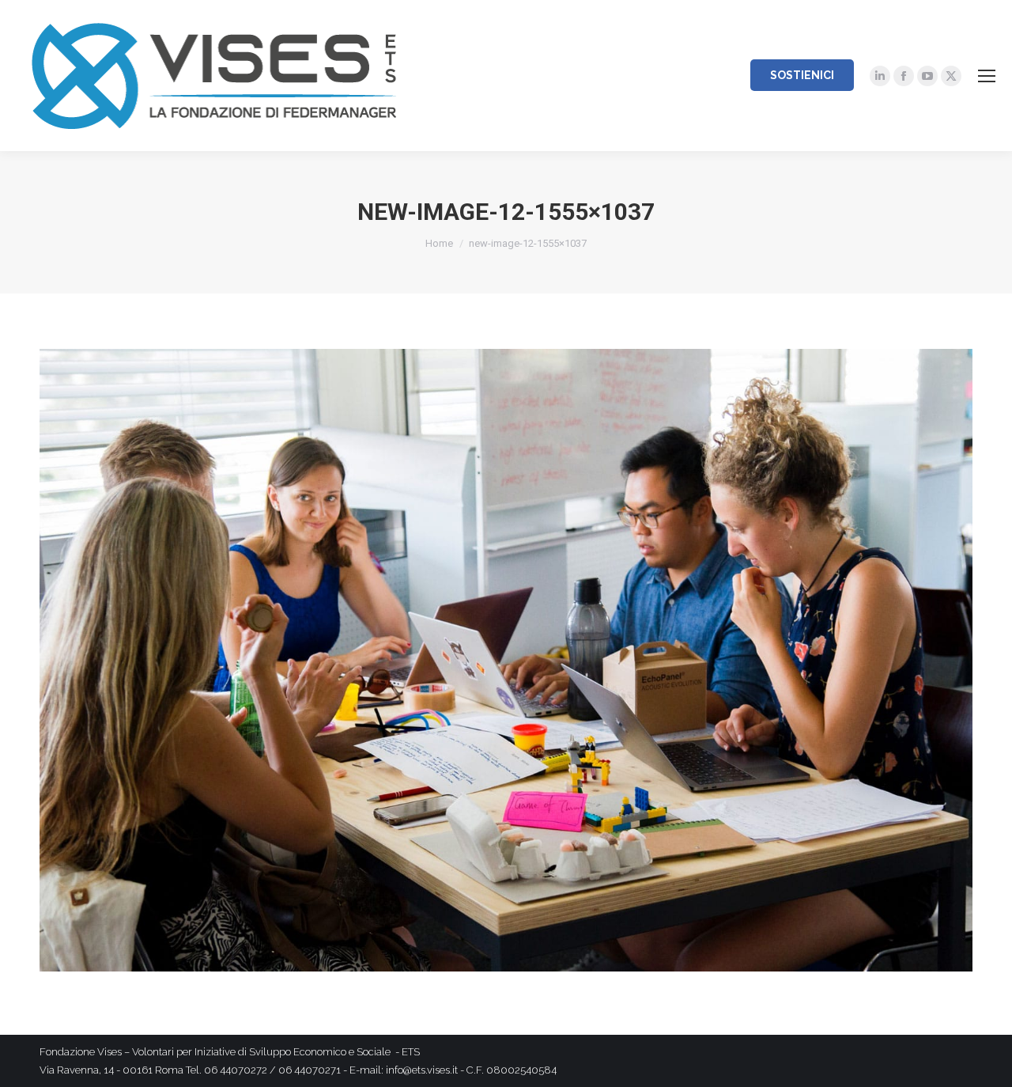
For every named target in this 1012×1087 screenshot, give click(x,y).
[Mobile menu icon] (986, 75)
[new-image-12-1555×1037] (506, 660)
